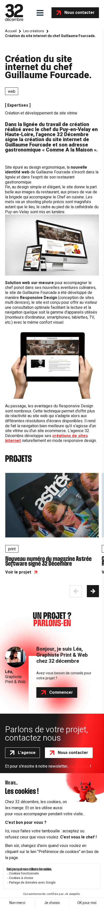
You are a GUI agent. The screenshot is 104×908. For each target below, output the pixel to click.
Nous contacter (79, 13)
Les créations (33, 31)
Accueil (11, 31)
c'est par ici (79, 766)
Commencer (61, 692)
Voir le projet (18, 572)
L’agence (27, 753)
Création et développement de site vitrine (41, 113)
